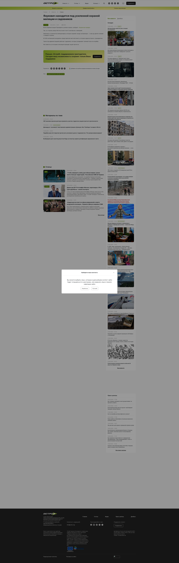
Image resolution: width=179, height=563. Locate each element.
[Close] (114, 272)
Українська (85, 288)
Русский (95, 288)
